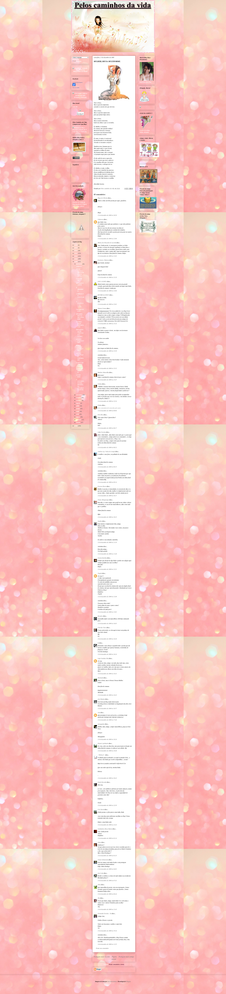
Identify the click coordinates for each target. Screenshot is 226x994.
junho (78, 409)
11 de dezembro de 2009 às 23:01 (107, 304)
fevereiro (79, 420)
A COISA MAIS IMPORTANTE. (80, 324)
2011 (76, 256)
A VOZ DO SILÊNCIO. (79, 370)
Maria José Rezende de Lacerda (107, 243)
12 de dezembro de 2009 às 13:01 (107, 612)
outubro (78, 398)
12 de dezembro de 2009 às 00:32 (107, 447)
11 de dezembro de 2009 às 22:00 (107, 291)
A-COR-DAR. (78, 376)
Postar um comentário (102, 948)
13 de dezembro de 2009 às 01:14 (107, 838)
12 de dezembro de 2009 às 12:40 (107, 597)
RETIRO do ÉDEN (103, 295)
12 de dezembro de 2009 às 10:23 (107, 517)
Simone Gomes (102, 308)
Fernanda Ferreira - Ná (104, 913)
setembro (79, 400)
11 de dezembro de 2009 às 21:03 (107, 256)
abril (77, 414)
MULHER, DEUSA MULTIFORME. (80, 316)
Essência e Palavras (103, 260)
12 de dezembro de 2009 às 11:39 (107, 542)
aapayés (100, 328)
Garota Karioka (102, 558)
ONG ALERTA (102, 281)
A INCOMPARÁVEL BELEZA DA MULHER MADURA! (80, 385)
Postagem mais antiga (126, 956)
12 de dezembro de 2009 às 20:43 (107, 778)
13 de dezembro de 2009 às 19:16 (107, 931)
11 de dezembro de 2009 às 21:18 (107, 277)
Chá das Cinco (102, 627)
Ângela (100, 573)
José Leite (100, 873)
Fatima (100, 384)
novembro (79, 395)
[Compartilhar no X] (129, 189)
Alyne (99, 842)
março (78, 417)
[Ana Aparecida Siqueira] (74, 86)
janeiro (78, 422)
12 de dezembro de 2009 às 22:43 (107, 825)
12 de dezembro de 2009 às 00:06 (107, 411)
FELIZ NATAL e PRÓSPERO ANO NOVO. (80, 272)
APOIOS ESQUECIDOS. (80, 340)
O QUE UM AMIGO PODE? (79, 364)
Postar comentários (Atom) (116, 964)
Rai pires (100, 616)
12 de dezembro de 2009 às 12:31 (107, 569)
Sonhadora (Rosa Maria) (105, 829)
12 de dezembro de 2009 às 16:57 (107, 708)
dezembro (79, 264)
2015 (76, 245)
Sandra (100, 521)
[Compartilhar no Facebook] (130, 189)
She (99, 898)
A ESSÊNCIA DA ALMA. (80, 304)
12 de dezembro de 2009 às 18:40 (107, 751)
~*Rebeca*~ (101, 755)
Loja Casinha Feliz (103, 658)
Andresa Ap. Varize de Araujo (106, 451)
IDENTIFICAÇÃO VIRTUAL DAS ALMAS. (80, 333)
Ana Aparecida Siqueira (77, 82)
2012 (76, 253)
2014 (76, 248)
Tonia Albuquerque (103, 500)
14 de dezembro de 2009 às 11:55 (107, 944)
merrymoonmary (112, 981)
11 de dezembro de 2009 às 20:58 (107, 215)
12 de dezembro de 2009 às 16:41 (107, 674)
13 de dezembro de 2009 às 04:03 (107, 869)
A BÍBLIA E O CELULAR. (80, 296)
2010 (76, 259)
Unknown (100, 219)
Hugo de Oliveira (103, 198)
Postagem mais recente (102, 956)
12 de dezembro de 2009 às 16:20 (107, 639)
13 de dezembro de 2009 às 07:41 (107, 880)
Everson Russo (102, 486)
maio (78, 411)
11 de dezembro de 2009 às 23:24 (107, 324)
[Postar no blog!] (127, 189)
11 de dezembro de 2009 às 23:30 (107, 351)
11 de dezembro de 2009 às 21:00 (107, 239)
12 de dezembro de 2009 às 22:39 (107, 805)
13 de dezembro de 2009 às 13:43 (107, 909)
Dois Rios (100, 415)
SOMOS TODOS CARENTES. (79, 347)
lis (98, 643)
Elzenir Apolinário (103, 743)
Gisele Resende (102, 782)
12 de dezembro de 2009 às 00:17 (107, 428)
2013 (76, 250)
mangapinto (101, 724)
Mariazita (100, 678)
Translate (78, 61)
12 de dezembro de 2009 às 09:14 (107, 482)
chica (99, 885)
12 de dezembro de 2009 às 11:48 (107, 554)
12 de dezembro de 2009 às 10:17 (107, 496)
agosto (78, 403)
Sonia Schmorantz (103, 860)
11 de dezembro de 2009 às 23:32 (107, 368)
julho (78, 406)
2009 (76, 262)
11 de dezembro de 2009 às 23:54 (107, 401)
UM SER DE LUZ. (80, 310)
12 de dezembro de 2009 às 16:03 (107, 623)
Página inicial (114, 957)
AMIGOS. (79, 266)
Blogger (128, 981)
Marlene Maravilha (103, 372)
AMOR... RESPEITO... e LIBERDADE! (80, 356)
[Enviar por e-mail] (125, 189)
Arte (99, 713)
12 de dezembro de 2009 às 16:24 (107, 654)
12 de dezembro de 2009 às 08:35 (107, 467)
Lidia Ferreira (102, 432)
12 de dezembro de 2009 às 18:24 (107, 739)
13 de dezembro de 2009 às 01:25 (107, 856)
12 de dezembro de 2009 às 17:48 (107, 720)
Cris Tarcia (101, 809)
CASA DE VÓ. (79, 279)
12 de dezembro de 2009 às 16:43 (107, 695)
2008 (76, 426)
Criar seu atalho (76, 87)
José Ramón (101, 699)
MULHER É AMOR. (80, 284)
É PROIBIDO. (79, 289)
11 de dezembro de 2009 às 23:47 (107, 380)
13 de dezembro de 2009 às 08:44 (107, 894)
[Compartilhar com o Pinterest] (132, 189)
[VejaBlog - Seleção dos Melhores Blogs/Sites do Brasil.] (80, 69)
